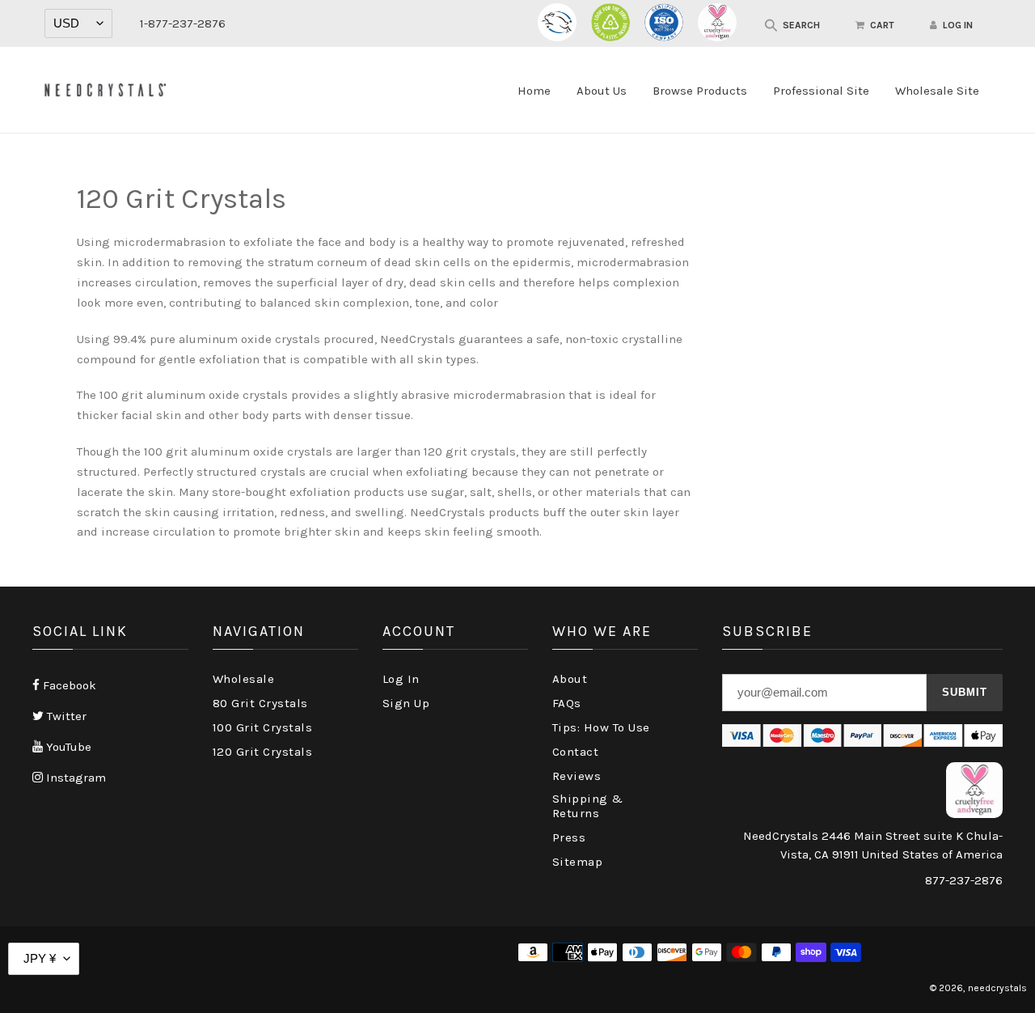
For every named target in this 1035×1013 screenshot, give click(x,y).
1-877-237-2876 (183, 23)
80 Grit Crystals (260, 703)
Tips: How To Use (601, 727)
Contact (575, 751)
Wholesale (244, 679)
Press (569, 837)
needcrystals (997, 988)
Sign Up (406, 703)
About (570, 679)
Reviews (577, 776)
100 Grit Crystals (263, 727)
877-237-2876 (964, 880)
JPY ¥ (39, 958)
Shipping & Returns (587, 805)
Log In (401, 679)
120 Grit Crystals (263, 751)
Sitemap (577, 861)
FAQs (566, 703)
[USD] (78, 23)
